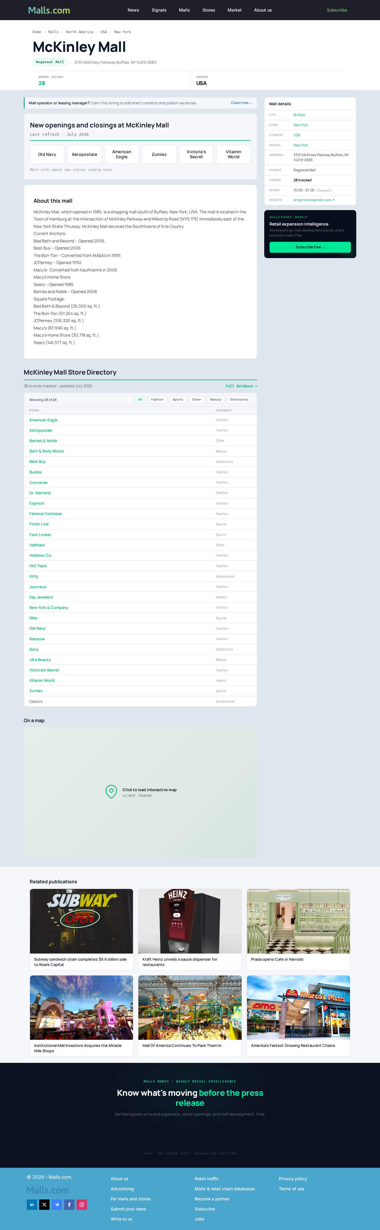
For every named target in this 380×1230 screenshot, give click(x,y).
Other (196, 399)
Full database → (241, 386)
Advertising (122, 1188)
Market (235, 9)
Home (37, 32)
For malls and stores (131, 1198)
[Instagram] (82, 1204)
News (133, 9)
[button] (140, 792)
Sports (177, 399)
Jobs (200, 1218)
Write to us (121, 1218)
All (140, 399)
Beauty (215, 399)
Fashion (157, 399)
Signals (159, 9)
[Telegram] (57, 1204)
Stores (208, 9)
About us (263, 9)
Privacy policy (293, 1178)
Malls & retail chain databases (225, 1188)
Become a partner (212, 1198)
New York (122, 32)
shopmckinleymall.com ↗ (314, 199)
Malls (184, 9)
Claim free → (242, 102)
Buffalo (299, 114)
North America (79, 32)
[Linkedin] (32, 1204)
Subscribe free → (310, 246)
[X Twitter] (44, 1204)
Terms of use (291, 1188)
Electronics (239, 399)
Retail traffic (207, 1178)
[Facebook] (69, 1204)
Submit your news (128, 1208)
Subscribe (337, 9)
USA (104, 32)
